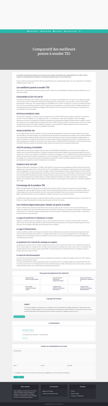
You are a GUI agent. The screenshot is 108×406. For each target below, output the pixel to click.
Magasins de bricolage (47, 391)
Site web (69, 365)
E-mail (43, 365)
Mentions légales (75, 393)
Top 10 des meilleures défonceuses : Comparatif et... (87, 279)
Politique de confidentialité (77, 396)
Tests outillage (46, 31)
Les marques (58, 31)
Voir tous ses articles (19, 316)
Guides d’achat (33, 31)
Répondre (25, 338)
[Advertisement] (54, 18)
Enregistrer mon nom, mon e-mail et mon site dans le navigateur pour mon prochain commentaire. (42, 373)
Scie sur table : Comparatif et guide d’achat (30, 288)
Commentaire (17, 351)
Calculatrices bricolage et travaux (50, 393)
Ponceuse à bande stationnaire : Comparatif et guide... (58, 279)
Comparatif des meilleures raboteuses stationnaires (58, 288)
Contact (73, 391)
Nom (15, 365)
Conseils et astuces (71, 31)
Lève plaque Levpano (28, 330)
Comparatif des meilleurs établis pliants (31, 278)
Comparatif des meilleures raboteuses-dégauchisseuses (86, 288)
